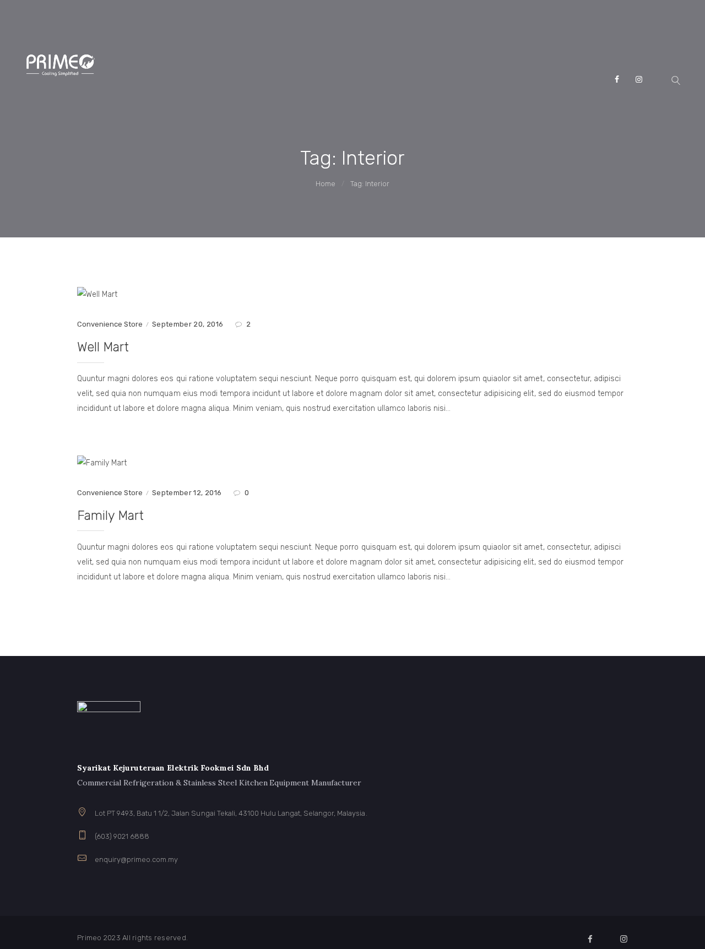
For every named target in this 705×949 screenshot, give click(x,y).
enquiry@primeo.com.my (136, 859)
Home (325, 184)
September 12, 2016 (186, 493)
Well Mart (103, 347)
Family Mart (110, 515)
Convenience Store (110, 324)
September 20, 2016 (187, 324)
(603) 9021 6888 (122, 836)
